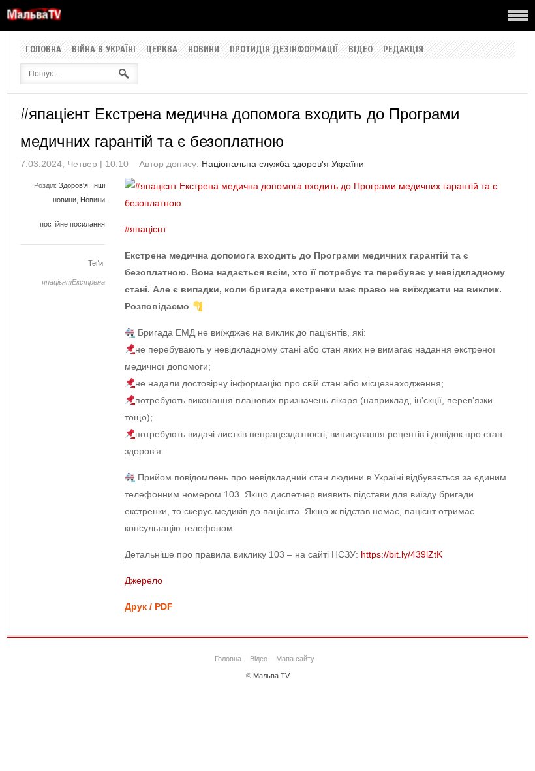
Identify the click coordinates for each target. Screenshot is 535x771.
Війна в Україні (104, 49)
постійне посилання (72, 224)
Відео (360, 49)
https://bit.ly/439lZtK (401, 554)
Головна (43, 49)
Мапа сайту (295, 659)
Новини (203, 49)
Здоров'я (73, 185)
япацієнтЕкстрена (73, 282)
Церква (161, 49)
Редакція (403, 49)
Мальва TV (271, 676)
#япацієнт (145, 229)
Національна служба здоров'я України (283, 164)
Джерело (143, 580)
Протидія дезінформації (284, 49)
